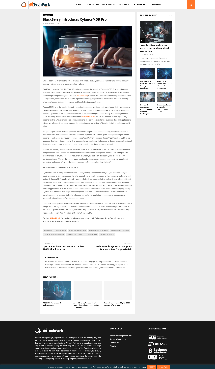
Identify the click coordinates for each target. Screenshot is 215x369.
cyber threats (92, 234)
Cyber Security (47, 15)
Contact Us (114, 343)
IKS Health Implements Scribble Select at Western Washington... (147, 109)
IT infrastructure (88, 117)
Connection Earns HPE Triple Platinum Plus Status (164, 108)
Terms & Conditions (118, 339)
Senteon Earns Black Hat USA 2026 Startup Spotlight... (147, 84)
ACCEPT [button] (152, 367)
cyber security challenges (98, 231)
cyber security (60, 231)
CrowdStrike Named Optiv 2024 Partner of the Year (117, 304)
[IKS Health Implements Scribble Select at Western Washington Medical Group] (147, 97)
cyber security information (54, 234)
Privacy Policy (163, 367)
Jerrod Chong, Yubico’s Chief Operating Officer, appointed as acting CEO (86, 305)
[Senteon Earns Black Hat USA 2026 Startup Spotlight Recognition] (147, 73)
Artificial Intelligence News (98, 5)
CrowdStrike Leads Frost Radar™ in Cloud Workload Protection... (154, 48)
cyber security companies (120, 231)
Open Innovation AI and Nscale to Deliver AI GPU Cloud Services (63, 248)
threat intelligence (107, 234)
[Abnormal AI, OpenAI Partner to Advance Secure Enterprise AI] (164, 73)
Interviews (156, 5)
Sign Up (113, 346)
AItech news (48, 231)
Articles (123, 5)
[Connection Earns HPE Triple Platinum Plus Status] (164, 97)
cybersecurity (82, 96)
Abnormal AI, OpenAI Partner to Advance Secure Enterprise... (164, 84)
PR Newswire (49, 24)
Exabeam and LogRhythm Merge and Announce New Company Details (114, 248)
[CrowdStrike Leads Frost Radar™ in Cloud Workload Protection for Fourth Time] (156, 32)
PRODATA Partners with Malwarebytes (52, 304)
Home (78, 5)
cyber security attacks (77, 231)
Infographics (140, 5)
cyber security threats (75, 234)
